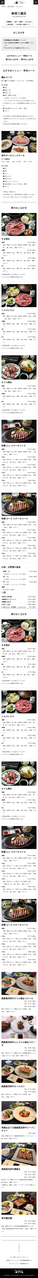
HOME (3, 6)
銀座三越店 (10, 6)
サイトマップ (13, 1263)
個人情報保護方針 (25, 1260)
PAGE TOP (19, 1249)
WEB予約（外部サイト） (23, 24)
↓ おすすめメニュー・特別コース (19, 56)
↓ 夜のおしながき (11, 59)
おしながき (28, 22)
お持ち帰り (10, 24)
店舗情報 (9, 22)
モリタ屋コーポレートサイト (18, 1257)
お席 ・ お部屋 (18, 22)
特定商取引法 (24, 1263)
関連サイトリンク (12, 1260)
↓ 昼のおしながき (27, 59)
